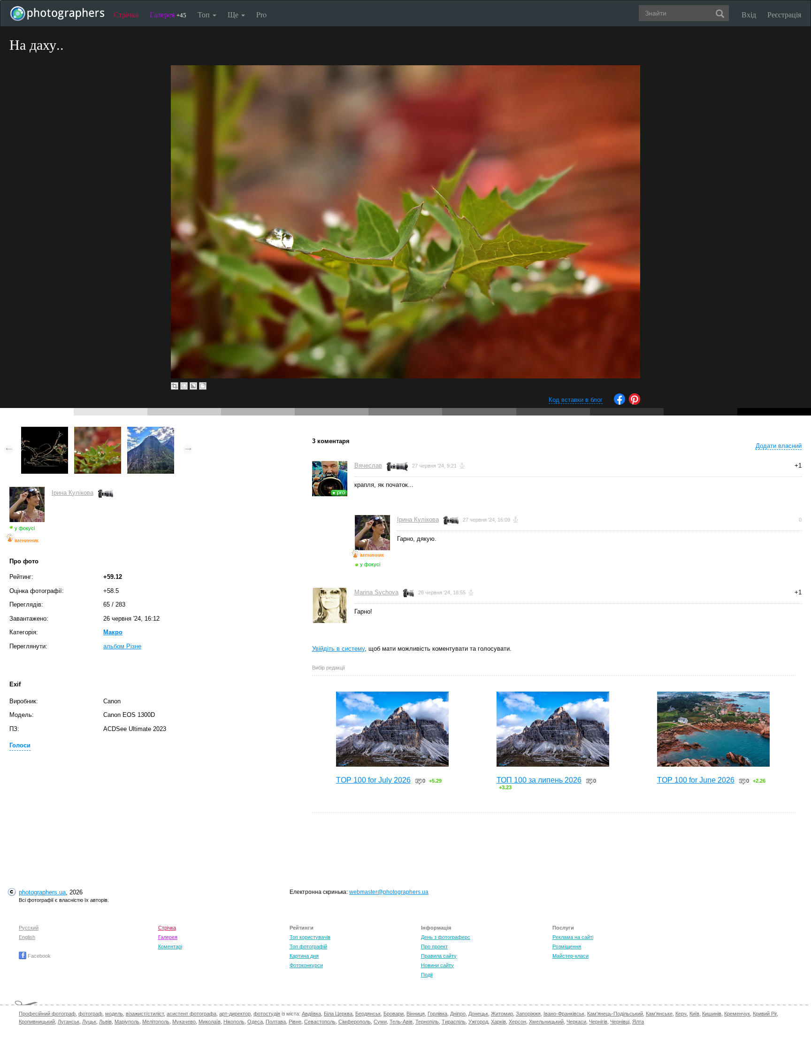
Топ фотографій (308, 946)
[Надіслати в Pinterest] (634, 402)
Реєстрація (784, 14)
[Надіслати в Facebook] (619, 402)
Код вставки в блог (576, 399)
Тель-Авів (401, 1021)
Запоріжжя (528, 1013)
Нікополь (234, 1021)
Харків (498, 1021)
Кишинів (711, 1013)
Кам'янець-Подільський (615, 1013)
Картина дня (304, 956)
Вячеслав (368, 465)
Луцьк (89, 1021)
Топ (205, 14)
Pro (261, 14)
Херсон (517, 1021)
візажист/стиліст (145, 1013)
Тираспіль (454, 1021)
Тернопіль (427, 1021)
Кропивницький (37, 1021)
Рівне (295, 1021)
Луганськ (68, 1021)
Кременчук (737, 1013)
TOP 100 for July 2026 (373, 780)
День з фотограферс (445, 937)
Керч (681, 1013)
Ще (234, 14)
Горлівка (437, 1013)
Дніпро (458, 1013)
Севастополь (320, 1021)
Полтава (276, 1021)
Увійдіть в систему (338, 648)
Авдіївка (311, 1013)
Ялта (638, 1021)
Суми (380, 1021)
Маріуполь (127, 1021)
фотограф (90, 1013)
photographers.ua (42, 892)
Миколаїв (210, 1021)
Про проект (434, 946)
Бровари (393, 1013)
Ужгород (478, 1021)
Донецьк (478, 1013)
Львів (105, 1021)
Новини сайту (437, 965)
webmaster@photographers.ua (388, 892)
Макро (112, 632)
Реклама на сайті (572, 937)
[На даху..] (97, 431)
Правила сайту (439, 956)
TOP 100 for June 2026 (695, 780)
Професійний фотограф (47, 1013)
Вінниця (415, 1013)
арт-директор (235, 1013)
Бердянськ (368, 1013)
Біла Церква (338, 1013)
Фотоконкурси (306, 965)
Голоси (20, 745)
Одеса (255, 1021)
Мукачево (184, 1021)
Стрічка (126, 14)
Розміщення (566, 946)
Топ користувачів (310, 937)
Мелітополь (155, 1021)
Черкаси (576, 1021)
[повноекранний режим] (203, 386)
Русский (28, 928)
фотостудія (266, 1013)
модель (114, 1013)
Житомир (502, 1013)
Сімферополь (354, 1021)
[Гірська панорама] (150, 431)
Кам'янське (659, 1013)
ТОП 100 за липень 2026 (539, 780)
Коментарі (170, 946)
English (27, 937)
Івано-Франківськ (563, 1013)
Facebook (38, 956)
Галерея (168, 14)
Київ (694, 1013)
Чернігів (598, 1021)
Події (427, 974)
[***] (44, 431)
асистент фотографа (191, 1013)
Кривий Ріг (765, 1013)
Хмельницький (546, 1021)
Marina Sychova (376, 592)
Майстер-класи (570, 956)
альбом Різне (122, 646)
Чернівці (619, 1021)
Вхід (749, 14)
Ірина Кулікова (72, 492)
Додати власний (779, 445)
